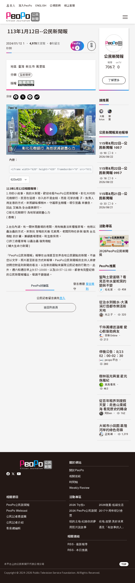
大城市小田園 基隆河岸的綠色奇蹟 (113, 427)
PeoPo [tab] (40, 285)
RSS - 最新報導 (78, 544)
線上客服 (69, 5)
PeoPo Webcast (16, 510)
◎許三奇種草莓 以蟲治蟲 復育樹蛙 (28, 241)
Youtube (19, 474)
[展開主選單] (125, 17)
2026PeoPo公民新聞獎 (113, 253)
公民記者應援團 (16, 516)
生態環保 (25, 74)
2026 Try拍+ (77, 505)
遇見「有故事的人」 (112, 527)
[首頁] (23, 17)
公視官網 (55, 5)
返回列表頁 (51, 307)
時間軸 (73, 482)
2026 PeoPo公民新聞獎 (83, 512)
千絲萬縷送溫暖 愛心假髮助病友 (113, 328)
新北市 (30, 66)
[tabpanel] (51, 298)
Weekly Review (79, 488)
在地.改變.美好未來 (111, 521)
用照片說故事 (77, 527)
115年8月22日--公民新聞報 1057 (113, 145)
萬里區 (40, 66)
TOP (123, 564)
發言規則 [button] (90, 286)
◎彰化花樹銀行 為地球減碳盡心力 (28, 212)
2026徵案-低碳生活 (111, 505)
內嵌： (13, 160)
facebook (8, 474)
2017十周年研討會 (111, 510)
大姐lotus (102, 118)
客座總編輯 (13, 528)
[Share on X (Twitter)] (22, 97)
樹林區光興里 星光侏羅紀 (113, 377)
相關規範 (75, 476)
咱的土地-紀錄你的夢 (82, 521)
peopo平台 (111, 360)
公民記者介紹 (15, 522)
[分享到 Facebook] (15, 97)
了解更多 (114, 80)
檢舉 (91, 45)
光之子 (109, 314)
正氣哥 (109, 434)
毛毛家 (109, 289)
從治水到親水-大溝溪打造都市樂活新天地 (113, 306)
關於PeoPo (76, 470)
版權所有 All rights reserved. (27, 83)
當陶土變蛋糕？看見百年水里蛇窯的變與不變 (112, 281)
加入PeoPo (25, 5)
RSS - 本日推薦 (78, 550)
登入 (12, 5)
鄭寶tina (110, 118)
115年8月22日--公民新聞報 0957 (113, 170)
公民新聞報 (114, 56)
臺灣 (21, 66)
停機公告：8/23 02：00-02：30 (111, 353)
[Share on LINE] (30, 97)
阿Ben (108, 413)
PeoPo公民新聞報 (18, 505)
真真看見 (110, 384)
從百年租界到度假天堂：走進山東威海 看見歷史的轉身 (113, 404)
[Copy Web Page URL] (37, 97)
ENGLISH (41, 5)
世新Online (111, 335)
